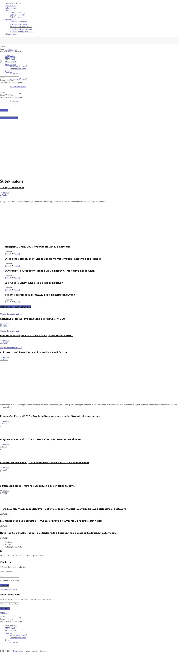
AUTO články (10, 59)
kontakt (8, 544)
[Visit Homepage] (18, 44)
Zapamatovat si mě (11, 580)
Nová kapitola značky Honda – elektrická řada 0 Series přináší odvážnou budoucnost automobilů (58, 533)
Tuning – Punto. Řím (12, 187)
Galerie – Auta (16, 17)
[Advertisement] (89, 124)
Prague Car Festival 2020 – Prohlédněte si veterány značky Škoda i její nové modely (50, 416)
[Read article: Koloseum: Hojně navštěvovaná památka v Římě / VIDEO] (89, 345)
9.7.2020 (3, 470)
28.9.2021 (4, 326)
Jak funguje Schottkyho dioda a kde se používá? (34, 282)
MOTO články (11, 61)
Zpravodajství (11, 50)
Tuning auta (14, 101)
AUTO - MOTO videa (9, 118)
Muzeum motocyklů (18, 24)
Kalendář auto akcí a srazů (21, 26)
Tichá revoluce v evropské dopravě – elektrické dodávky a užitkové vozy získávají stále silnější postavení (63, 508)
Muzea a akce (10, 19)
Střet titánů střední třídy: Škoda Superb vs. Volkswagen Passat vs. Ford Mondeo (53, 258)
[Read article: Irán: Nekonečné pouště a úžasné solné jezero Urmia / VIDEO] (89, 328)
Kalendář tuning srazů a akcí (21, 31)
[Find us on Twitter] (1, 60)
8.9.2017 (3, 195)
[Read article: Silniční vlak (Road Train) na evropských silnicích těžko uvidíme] (89, 481)
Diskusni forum (11, 34)
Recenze (8, 64)
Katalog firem (10, 8)
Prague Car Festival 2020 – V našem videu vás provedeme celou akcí (41, 439)
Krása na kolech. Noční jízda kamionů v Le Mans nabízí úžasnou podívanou (44, 462)
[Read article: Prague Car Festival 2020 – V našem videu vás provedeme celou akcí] (89, 434)
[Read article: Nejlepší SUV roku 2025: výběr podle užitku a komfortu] (92, 242)
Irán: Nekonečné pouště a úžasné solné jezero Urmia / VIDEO (36, 335)
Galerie (8, 10)
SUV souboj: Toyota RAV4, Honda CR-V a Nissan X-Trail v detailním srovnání (50, 270)
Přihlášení (4, 613)
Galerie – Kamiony (17, 12)
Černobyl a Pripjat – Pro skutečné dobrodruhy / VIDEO (32, 318)
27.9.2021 (4, 343)
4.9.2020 (3, 423)
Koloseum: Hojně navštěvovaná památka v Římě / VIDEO (34, 352)
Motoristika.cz (18, 555)
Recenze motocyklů (18, 68)
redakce (6, 192)
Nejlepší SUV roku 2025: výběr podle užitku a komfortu (38, 246)
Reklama (8, 542)
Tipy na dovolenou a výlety (11, 314)
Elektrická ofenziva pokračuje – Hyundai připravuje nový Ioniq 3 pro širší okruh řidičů (51, 520)
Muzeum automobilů (18, 21)
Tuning (8, 71)
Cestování (4, 110)
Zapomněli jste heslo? (9, 589)
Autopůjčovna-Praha (13, 547)
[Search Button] (20, 78)
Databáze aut (10, 5)
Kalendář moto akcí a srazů (21, 29)
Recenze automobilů (18, 66)
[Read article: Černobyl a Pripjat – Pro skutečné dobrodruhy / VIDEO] (89, 311)
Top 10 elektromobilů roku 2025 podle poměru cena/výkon (40, 294)
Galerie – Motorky (17, 15)
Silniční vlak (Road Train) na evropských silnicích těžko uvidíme (37, 485)
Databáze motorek (13, 3)
